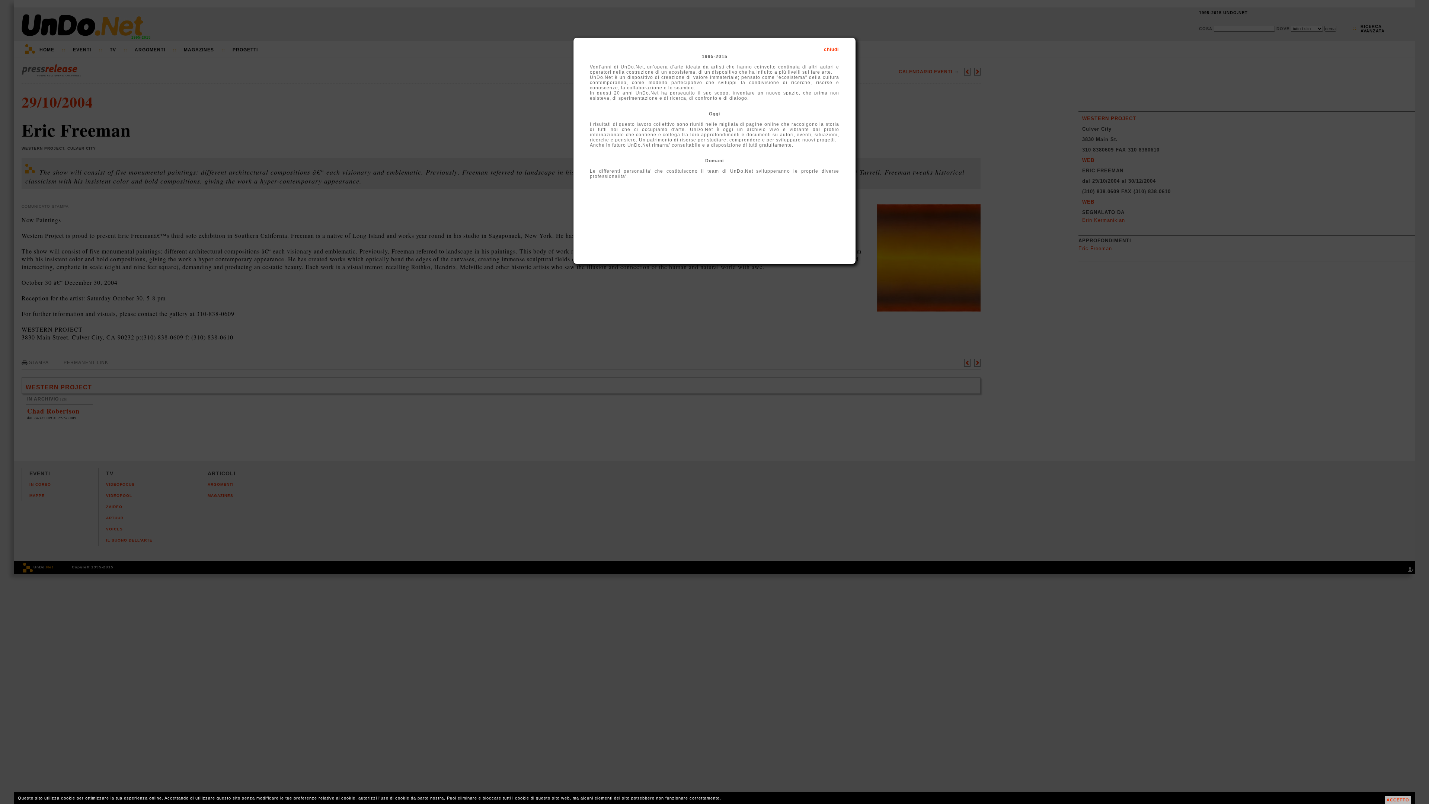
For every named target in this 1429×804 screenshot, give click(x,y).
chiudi (831, 49)
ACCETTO (1398, 800)
